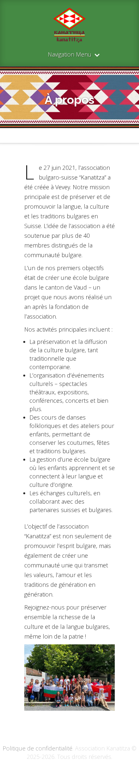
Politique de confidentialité (37, 748)
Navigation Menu (69, 54)
